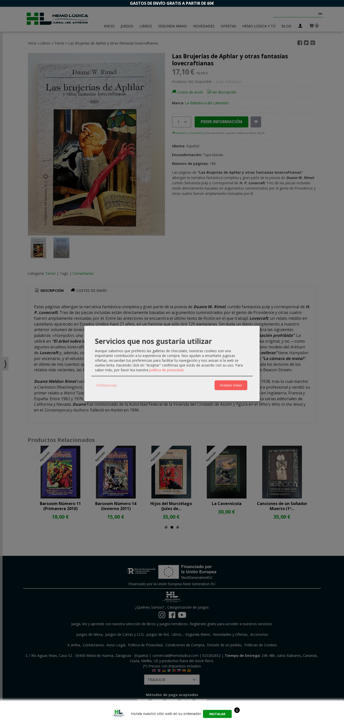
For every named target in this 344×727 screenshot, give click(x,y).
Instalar (217, 714)
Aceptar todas (231, 385)
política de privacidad (166, 370)
